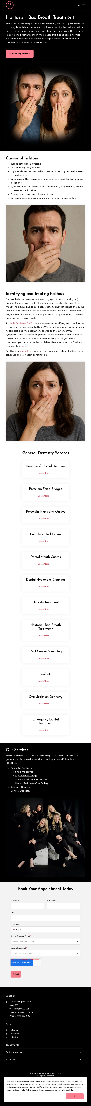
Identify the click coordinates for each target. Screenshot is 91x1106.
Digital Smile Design (26, 775)
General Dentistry (20, 791)
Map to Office (26, 1012)
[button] (79, 5)
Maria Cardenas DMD (20, 323)
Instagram (14, 1030)
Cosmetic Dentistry (21, 768)
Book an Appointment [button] (19, 54)
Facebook (14, 1034)
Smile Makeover (24, 772)
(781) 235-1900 (23, 1016)
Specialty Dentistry (21, 787)
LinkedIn (13, 1037)
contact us (25, 351)
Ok (75, 1096)
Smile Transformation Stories (31, 779)
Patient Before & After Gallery (31, 783)
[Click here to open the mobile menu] (83, 5)
